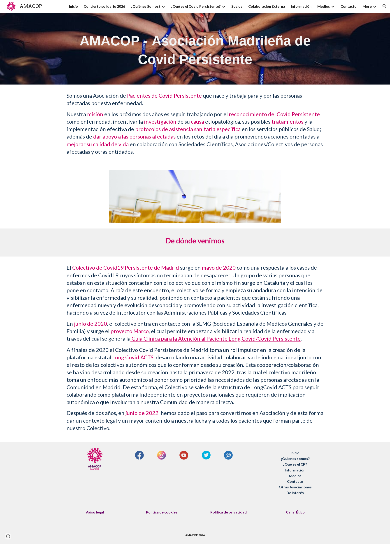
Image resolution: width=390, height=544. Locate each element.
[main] (195, 48)
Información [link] (301, 6)
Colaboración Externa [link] (266, 6)
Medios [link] (323, 6)
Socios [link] (236, 6)
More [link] (367, 6)
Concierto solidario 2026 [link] (104, 6)
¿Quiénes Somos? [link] (145, 6)
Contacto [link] (349, 6)
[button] (384, 6)
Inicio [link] (73, 6)
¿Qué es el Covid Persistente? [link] (196, 6)
